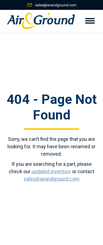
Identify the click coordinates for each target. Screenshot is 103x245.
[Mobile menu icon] (90, 21)
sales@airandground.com (55, 5)
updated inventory (51, 171)
